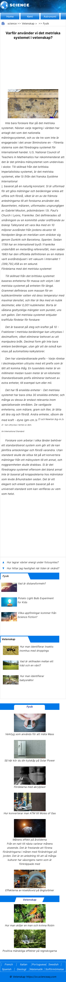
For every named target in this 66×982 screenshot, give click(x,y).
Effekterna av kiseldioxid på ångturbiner (29, 890)
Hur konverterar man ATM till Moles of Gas (30, 813)
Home (10, 16)
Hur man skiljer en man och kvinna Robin (29, 925)
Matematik (36, 969)
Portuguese (38, 964)
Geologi (21, 969)
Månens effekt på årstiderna (30, 839)
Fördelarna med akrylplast (29, 786)
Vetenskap (28, 23)
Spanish (6, 969)
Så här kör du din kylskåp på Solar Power (29, 760)
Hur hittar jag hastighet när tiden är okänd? (33, 568)
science (12, 23)
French (9, 964)
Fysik (46, 23)
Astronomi (50, 16)
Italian (23, 964)
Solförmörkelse (54, 969)
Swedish (53, 964)
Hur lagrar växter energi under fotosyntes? (33, 562)
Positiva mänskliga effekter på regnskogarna (30, 950)
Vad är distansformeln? (32, 583)
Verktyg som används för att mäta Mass (29, 734)
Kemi (30, 16)
